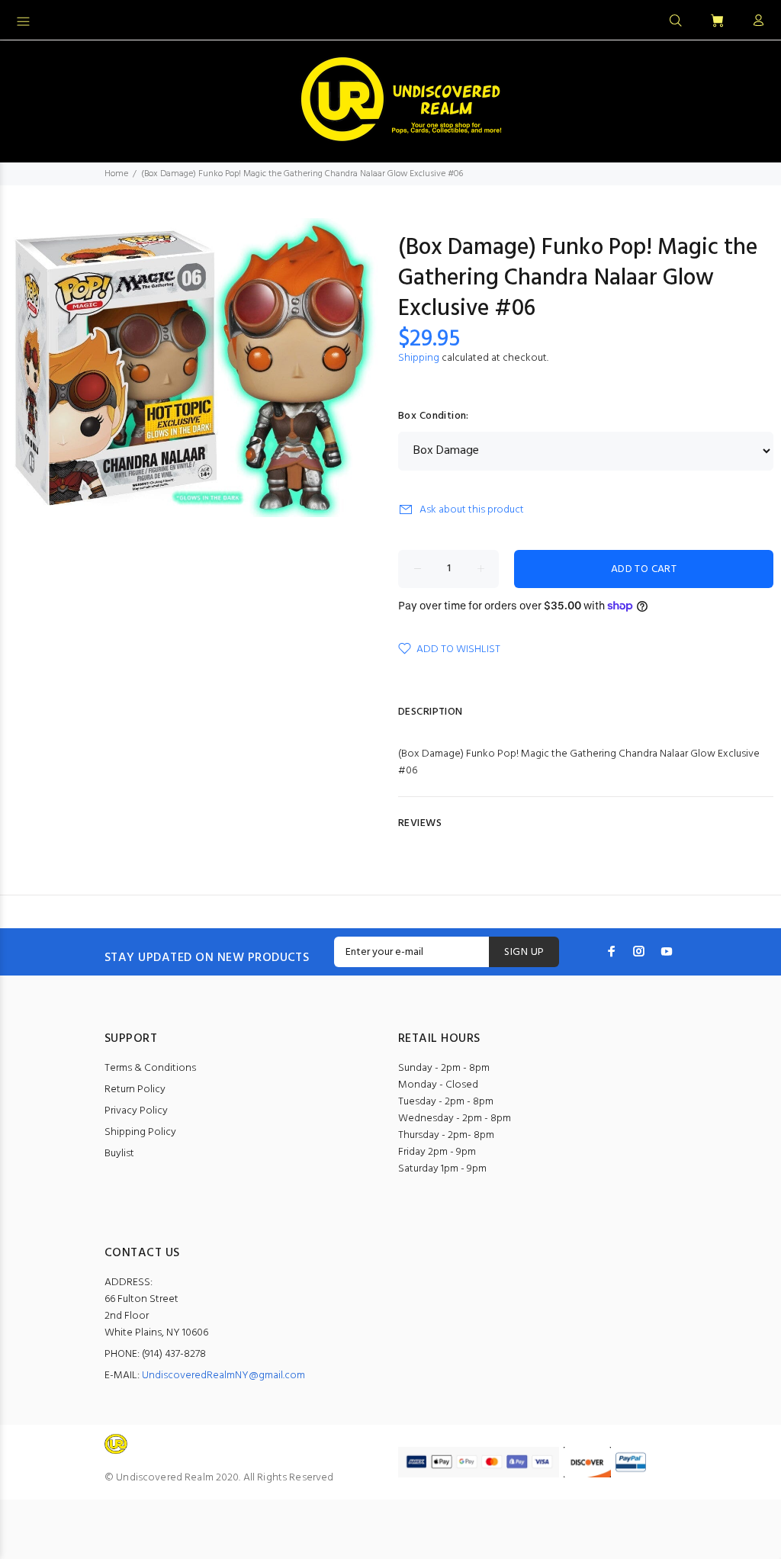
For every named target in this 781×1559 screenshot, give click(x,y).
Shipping (418, 358)
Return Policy (135, 1089)
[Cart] (717, 21)
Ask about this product (471, 510)
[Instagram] (639, 951)
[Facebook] (612, 951)
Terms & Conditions (150, 1068)
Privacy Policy (136, 1111)
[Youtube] (667, 951)
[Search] (675, 21)
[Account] (755, 21)
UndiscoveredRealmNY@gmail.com (223, 1375)
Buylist (119, 1153)
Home (116, 174)
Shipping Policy (140, 1132)
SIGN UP (524, 952)
